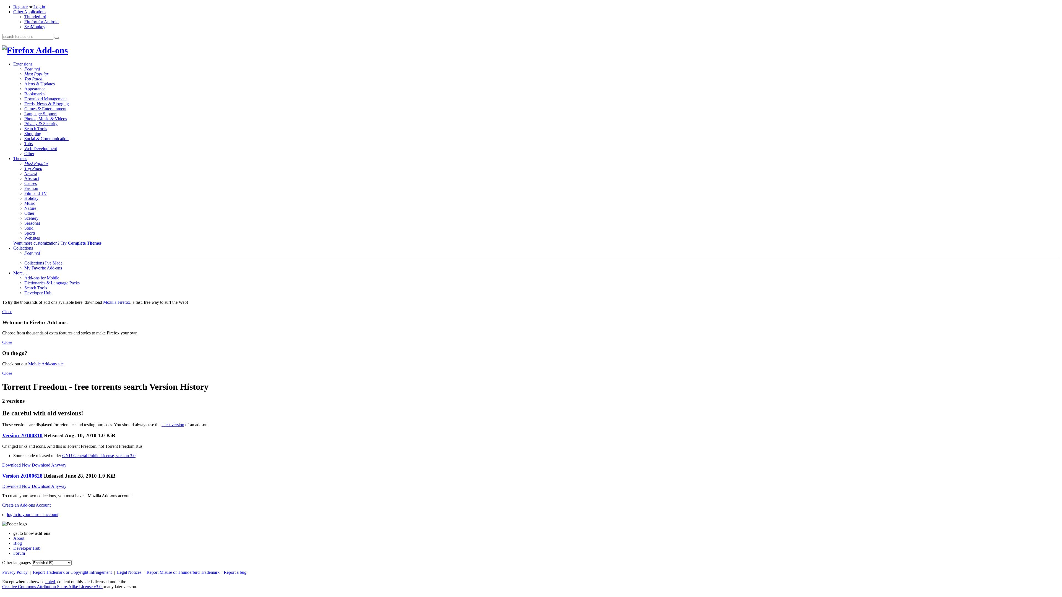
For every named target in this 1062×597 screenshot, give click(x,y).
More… (20, 273)
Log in (39, 6)
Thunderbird (35, 16)
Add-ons (51, 50)
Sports (29, 233)
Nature (30, 208)
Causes (30, 183)
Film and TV (35, 193)
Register (20, 6)
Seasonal (32, 223)
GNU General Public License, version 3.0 (99, 455)
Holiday (31, 198)
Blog (17, 543)
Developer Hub (37, 292)
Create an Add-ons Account (26, 505)
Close (7, 311)
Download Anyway (49, 465)
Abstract (31, 178)
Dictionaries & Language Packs (52, 283)
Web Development (40, 148)
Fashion (31, 188)
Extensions (22, 64)
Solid (28, 228)
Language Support (40, 113)
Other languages (16, 562)
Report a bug (235, 572)
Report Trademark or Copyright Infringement (73, 572)
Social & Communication (46, 138)
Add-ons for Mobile (41, 278)
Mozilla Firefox (116, 302)
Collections (23, 248)
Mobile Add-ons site (46, 364)
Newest (30, 173)
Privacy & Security (41, 123)
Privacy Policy (15, 572)
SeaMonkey (34, 26)
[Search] (56, 38)
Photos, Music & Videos (45, 118)
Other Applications (29, 11)
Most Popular (36, 74)
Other (29, 153)
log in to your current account (32, 514)
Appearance (34, 89)
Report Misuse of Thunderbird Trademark (184, 572)
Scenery (31, 218)
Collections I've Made (43, 263)
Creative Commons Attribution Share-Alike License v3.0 (52, 586)
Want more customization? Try (57, 243)
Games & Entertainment (45, 108)
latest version (173, 424)
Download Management (45, 98)
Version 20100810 (22, 435)
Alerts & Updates (39, 84)
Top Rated (33, 79)
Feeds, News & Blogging (46, 103)
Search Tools (35, 128)
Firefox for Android (41, 21)
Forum (19, 553)
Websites (32, 238)
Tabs (28, 143)
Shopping (32, 133)
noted (50, 581)
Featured (32, 69)
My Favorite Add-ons (43, 268)
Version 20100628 (22, 476)
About (18, 538)
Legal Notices (129, 572)
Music (29, 203)
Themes (20, 158)
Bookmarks (34, 93)
